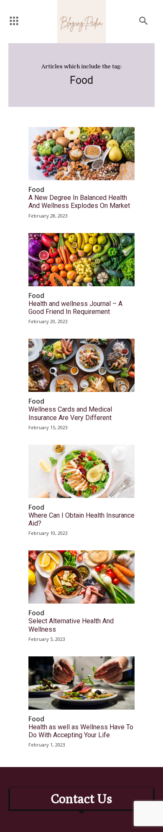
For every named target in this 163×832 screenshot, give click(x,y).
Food (36, 190)
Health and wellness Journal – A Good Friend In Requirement (75, 308)
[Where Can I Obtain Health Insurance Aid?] (81, 471)
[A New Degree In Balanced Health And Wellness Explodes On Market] (81, 153)
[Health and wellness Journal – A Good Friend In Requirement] (81, 259)
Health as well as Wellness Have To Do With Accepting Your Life (80, 731)
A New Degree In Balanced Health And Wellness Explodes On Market (79, 202)
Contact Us (81, 798)
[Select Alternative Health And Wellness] (81, 577)
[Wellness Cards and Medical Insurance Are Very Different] (81, 365)
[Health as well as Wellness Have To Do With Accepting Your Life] (81, 683)
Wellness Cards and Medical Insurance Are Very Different (70, 413)
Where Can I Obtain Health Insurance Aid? (81, 519)
